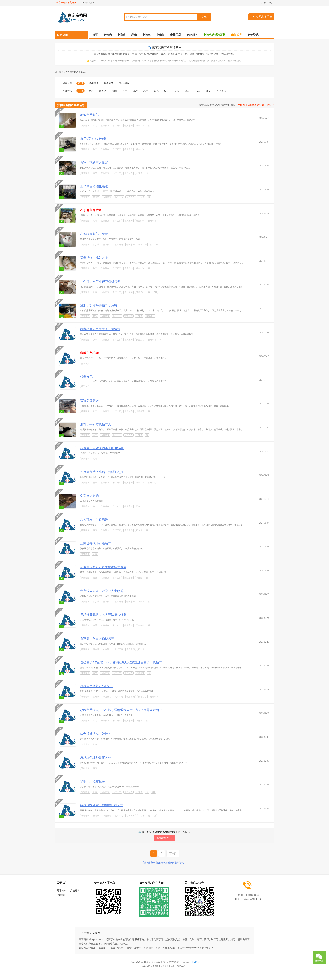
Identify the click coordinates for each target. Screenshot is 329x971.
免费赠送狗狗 (89, 495)
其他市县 (221, 91)
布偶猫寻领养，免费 (94, 234)
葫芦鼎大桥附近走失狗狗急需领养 (103, 567)
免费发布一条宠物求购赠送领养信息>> (164, 862)
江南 (114, 91)
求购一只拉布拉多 (92, 781)
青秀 (91, 91)
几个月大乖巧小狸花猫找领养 (100, 281)
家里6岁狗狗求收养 (93, 138)
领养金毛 (86, 376)
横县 (166, 91)
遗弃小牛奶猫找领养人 (95, 424)
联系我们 (61, 895)
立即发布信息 (264, 16)
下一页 (172, 853)
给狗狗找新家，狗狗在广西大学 (101, 805)
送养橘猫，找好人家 (94, 257)
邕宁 (145, 91)
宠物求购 (124, 83)
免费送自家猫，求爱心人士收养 (101, 591)
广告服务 (75, 890)
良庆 (135, 91)
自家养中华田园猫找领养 (97, 638)
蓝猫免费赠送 (89, 400)
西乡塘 (102, 91)
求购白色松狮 (89, 353)
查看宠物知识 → (164, 838)
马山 (198, 91)
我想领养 (108, 83)
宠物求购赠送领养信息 (71, 105)
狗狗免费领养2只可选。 (96, 686)
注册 (263, 2)
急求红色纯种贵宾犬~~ (95, 757)
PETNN (195, 962)
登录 (271, 2)
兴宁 (124, 91)
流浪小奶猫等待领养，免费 (98, 305)
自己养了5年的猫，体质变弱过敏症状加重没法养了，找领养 (121, 662)
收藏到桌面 (89, 2)
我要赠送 (93, 83)
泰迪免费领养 (89, 115)
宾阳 (177, 91)
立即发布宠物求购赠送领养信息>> (256, 105)
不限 (80, 83)
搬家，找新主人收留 (94, 162)
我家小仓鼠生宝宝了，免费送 (100, 329)
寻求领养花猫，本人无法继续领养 (103, 615)
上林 (187, 91)
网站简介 (61, 890)
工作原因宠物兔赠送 (94, 186)
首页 (95, 34)
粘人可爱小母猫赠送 (94, 519)
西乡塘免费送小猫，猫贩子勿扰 (101, 472)
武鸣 (156, 91)
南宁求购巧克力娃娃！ (95, 734)
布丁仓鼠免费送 (91, 210)
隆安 (208, 91)
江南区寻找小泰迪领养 (95, 543)
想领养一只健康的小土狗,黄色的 (102, 448)
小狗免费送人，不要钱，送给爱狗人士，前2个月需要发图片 (121, 710)
